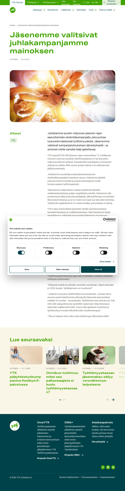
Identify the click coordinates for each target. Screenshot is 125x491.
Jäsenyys (37, 10)
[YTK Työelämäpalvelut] (13, 10)
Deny (27, 269)
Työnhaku (81, 10)
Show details (105, 262)
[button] (86, 2)
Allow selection (62, 269)
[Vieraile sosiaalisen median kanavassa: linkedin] (108, 467)
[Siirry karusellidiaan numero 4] (65, 399)
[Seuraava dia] (113, 400)
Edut (91, 10)
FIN (96, 3)
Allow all (98, 269)
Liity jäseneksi (66, 2)
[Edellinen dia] (108, 400)
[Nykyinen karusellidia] (59, 399)
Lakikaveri (66, 10)
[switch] (48, 253)
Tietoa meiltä (105, 10)
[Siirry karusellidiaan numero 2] (61, 399)
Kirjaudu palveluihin (111, 2)
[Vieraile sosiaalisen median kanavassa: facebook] (103, 467)
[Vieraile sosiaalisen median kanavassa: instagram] (113, 467)
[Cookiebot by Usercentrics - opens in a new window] (105, 220)
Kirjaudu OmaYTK (46, 458)
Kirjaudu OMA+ (72, 455)
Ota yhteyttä (76, 2)
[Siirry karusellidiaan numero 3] (63, 399)
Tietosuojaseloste (89, 477)
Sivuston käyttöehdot (69, 477)
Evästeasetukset (107, 477)
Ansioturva (52, 10)
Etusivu (12, 25)
